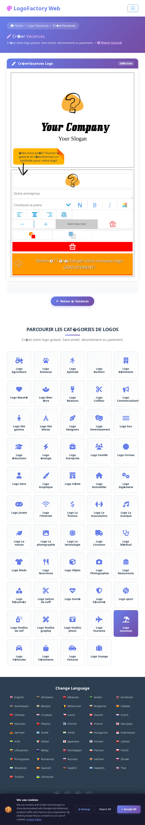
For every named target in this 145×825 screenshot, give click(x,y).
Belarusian (74, 706)
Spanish (46, 768)
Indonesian (128, 732)
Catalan (125, 706)
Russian (73, 759)
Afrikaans (47, 697)
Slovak (125, 759)
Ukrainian (47, 777)
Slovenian (20, 768)
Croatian (46, 715)
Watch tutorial (111, 43)
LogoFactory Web (36, 8)
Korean (98, 741)
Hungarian (101, 732)
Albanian (73, 697)
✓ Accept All (128, 809)
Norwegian (75, 750)
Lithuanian (21, 750)
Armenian (127, 697)
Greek (45, 732)
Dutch (124, 715)
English (19, 697)
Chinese (19, 715)
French (98, 723)
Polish (125, 750)
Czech (71, 715)
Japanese (73, 741)
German (19, 732)
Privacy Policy (34, 819)
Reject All (105, 809)
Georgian (127, 723)
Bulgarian (100, 706)
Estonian (19, 723)
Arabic (98, 697)
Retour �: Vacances (74, 301)
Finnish (72, 723)
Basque (45, 706)
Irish (17, 741)
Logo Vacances (38, 26)
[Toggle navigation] (133, 8)
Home (19, 26)
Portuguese (21, 759)
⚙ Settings (84, 809)
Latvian (125, 741)
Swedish (99, 768)
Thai (123, 768)
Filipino (45, 723)
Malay (45, 750)
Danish (98, 715)
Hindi (71, 732)
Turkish (19, 777)
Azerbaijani (21, 706)
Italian (45, 741)
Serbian (99, 759)
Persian (99, 750)
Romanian (47, 759)
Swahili (72, 768)
